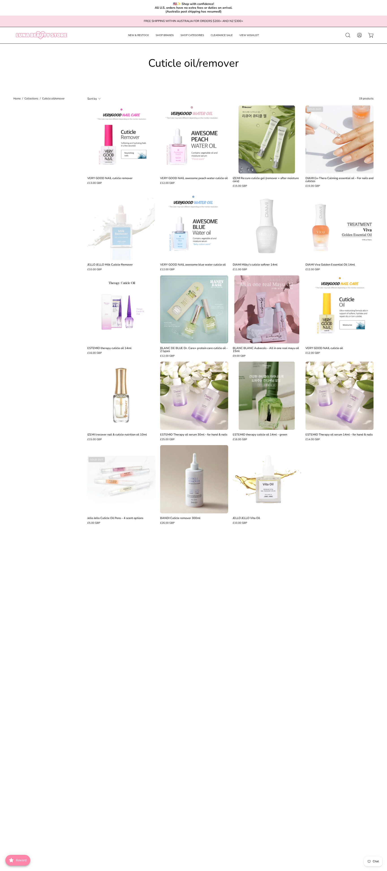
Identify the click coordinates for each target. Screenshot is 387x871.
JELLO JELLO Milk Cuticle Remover (110, 264)
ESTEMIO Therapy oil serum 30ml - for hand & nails (193, 434)
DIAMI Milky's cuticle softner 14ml (255, 264)
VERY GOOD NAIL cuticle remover (110, 178)
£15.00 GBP (240, 186)
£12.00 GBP (167, 183)
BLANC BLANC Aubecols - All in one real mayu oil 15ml (266, 350)
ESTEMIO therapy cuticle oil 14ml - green (260, 434)
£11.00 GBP (240, 269)
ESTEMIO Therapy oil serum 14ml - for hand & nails (339, 434)
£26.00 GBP (167, 523)
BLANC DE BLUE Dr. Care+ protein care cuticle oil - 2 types (194, 350)
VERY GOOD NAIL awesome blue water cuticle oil (193, 264)
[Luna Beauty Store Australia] (41, 35)
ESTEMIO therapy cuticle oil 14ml (109, 348)
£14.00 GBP (312, 439)
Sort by (92, 99)
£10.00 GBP (94, 269)
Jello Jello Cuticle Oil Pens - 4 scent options (115, 518)
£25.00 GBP (167, 439)
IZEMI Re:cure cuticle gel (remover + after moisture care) (266, 180)
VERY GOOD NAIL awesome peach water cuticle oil (194, 178)
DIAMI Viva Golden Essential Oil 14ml (330, 264)
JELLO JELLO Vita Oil (246, 518)
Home (17, 99)
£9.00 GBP (239, 356)
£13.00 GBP (94, 183)
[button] (138, 35)
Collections (31, 99)
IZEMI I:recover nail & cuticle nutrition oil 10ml (117, 434)
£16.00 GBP (94, 353)
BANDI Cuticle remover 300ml (180, 518)
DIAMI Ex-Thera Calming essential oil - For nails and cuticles (339, 180)
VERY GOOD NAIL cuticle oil (324, 348)
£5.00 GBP (93, 523)
